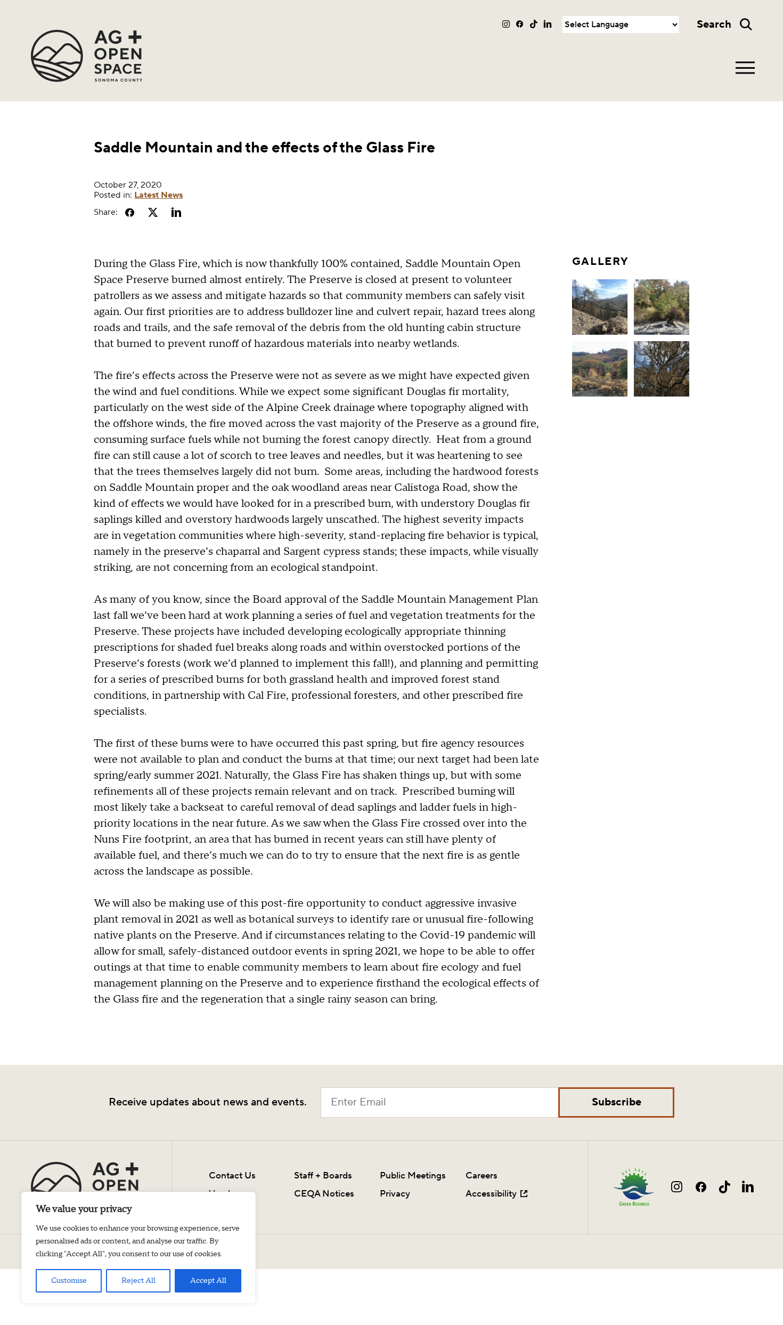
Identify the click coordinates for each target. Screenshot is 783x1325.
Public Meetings (413, 1175)
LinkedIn (547, 24)
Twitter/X (153, 212)
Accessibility (491, 1193)
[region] (138, 1248)
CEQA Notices (324, 1193)
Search (714, 24)
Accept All (208, 1281)
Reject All (138, 1281)
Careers (481, 1175)
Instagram (506, 24)
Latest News (158, 195)
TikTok (534, 24)
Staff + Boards (323, 1175)
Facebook (520, 24)
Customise (69, 1281)
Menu (745, 67)
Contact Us (232, 1175)
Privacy (395, 1193)
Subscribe (616, 1102)
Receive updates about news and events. (208, 1102)
